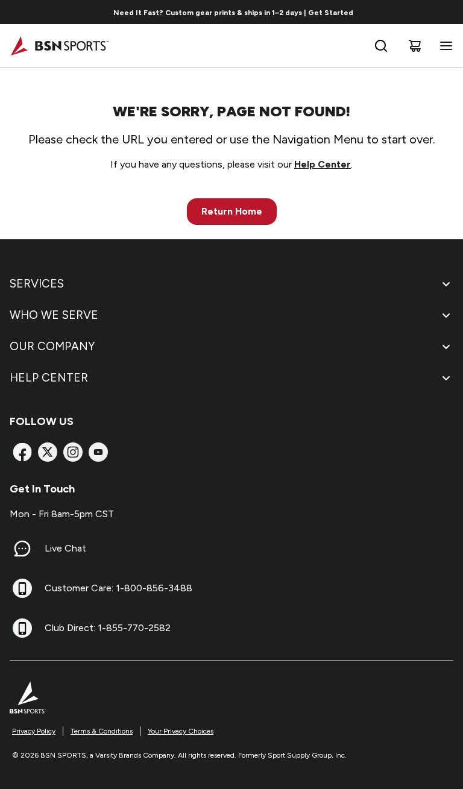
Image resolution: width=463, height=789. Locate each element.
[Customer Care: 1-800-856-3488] (22, 588)
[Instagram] (73, 452)
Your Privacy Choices (180, 731)
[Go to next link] (450, 12)
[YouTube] (98, 452)
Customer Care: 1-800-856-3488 (118, 588)
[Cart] (415, 46)
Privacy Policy (33, 731)
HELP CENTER (49, 378)
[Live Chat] (22, 548)
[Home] (59, 45)
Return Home (231, 211)
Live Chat (65, 548)
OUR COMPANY (52, 346)
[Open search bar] (381, 46)
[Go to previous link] (17, 12)
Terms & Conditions (102, 731)
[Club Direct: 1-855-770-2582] (22, 628)
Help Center (322, 164)
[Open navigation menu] (443, 46)
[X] (47, 452)
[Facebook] (22, 452)
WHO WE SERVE (54, 315)
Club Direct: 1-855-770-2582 (108, 627)
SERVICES (37, 284)
